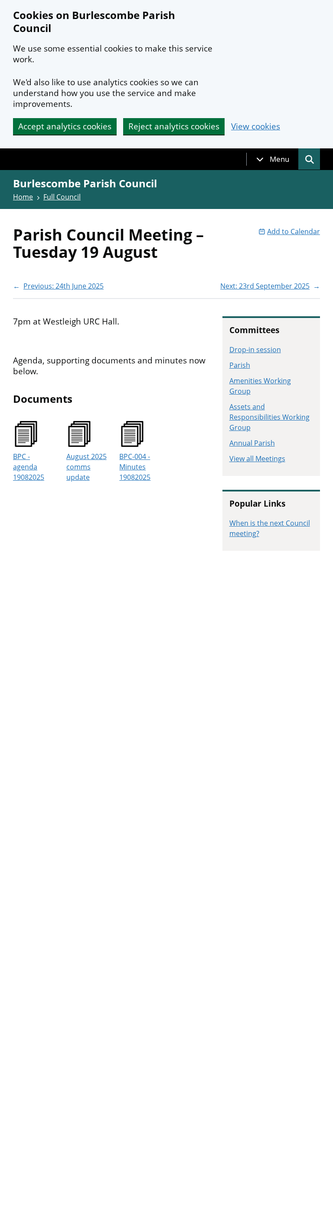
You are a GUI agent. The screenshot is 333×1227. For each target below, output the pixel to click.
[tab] (273, 159)
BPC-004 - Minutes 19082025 (134, 467)
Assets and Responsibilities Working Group (269, 417)
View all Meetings (257, 458)
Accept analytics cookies (64, 126)
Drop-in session (255, 349)
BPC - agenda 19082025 (28, 467)
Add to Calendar (293, 231)
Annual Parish (252, 443)
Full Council (62, 197)
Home (23, 197)
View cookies (255, 126)
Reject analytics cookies (173, 126)
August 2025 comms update (86, 467)
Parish (239, 365)
